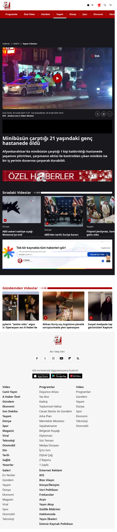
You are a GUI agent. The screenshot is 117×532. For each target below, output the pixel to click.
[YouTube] (61, 358)
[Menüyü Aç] (110, 5)
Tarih (5, 455)
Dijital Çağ (46, 455)
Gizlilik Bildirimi (49, 509)
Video (6, 387)
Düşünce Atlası (49, 392)
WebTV (16, 44)
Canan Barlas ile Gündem (55, 411)
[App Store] (41, 376)
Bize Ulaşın (46, 480)
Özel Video (29, 14)
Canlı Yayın (9, 392)
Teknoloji (8, 440)
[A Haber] (6, 5)
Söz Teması (46, 440)
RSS (41, 475)
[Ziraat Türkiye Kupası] (99, 5)
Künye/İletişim (49, 485)
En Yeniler (8, 475)
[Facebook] (37, 358)
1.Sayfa (43, 465)
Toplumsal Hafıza (50, 406)
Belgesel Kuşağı (49, 431)
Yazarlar (8, 465)
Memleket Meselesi (51, 421)
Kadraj (43, 401)
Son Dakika (10, 411)
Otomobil (8, 445)
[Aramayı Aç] (105, 5)
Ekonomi (98, 14)
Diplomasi (45, 435)
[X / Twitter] (45, 358)
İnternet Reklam (50, 470)
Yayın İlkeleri (48, 519)
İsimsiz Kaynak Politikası (56, 524)
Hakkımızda (47, 514)
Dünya (72, 14)
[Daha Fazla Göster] (109, 113)
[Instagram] (53, 358)
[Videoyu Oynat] (57, 78)
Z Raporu (45, 460)
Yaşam (59, 14)
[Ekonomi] (77, 5)
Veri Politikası (48, 490)
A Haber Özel (11, 396)
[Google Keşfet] (57, 254)
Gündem (45, 14)
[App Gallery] (75, 376)
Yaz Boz (44, 396)
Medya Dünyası (49, 445)
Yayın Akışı (46, 504)
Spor (84, 14)
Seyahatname (48, 426)
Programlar (11, 14)
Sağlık (6, 460)
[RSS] (78, 358)
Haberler (6, 44)
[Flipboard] (70, 358)
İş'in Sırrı (45, 450)
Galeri (6, 470)
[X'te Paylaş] (97, 113)
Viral (5, 435)
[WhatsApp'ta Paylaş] (103, 113)
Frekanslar (46, 494)
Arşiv (42, 499)
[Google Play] (59, 376)
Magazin (8, 431)
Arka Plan (45, 416)
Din (4, 450)
